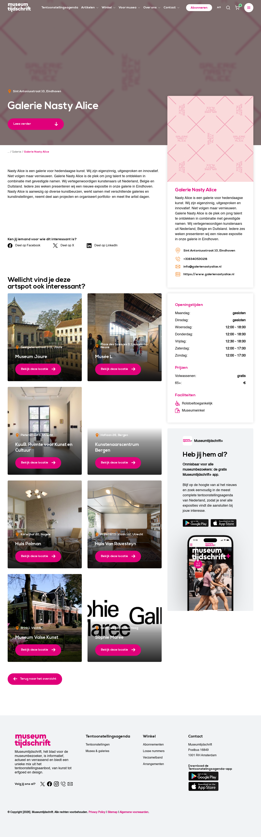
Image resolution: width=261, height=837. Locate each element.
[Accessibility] (219, 7)
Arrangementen (153, 764)
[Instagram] (56, 783)
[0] (237, 7)
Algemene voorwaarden (134, 812)
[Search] (228, 7)
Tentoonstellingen (98, 744)
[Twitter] (42, 783)
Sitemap (113, 812)
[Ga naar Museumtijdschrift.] (8, 152)
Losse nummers (154, 751)
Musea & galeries (97, 751)
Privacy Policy (97, 812)
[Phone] (63, 783)
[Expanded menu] (248, 7)
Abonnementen (153, 744)
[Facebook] (49, 783)
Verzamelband (153, 757)
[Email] (70, 783)
